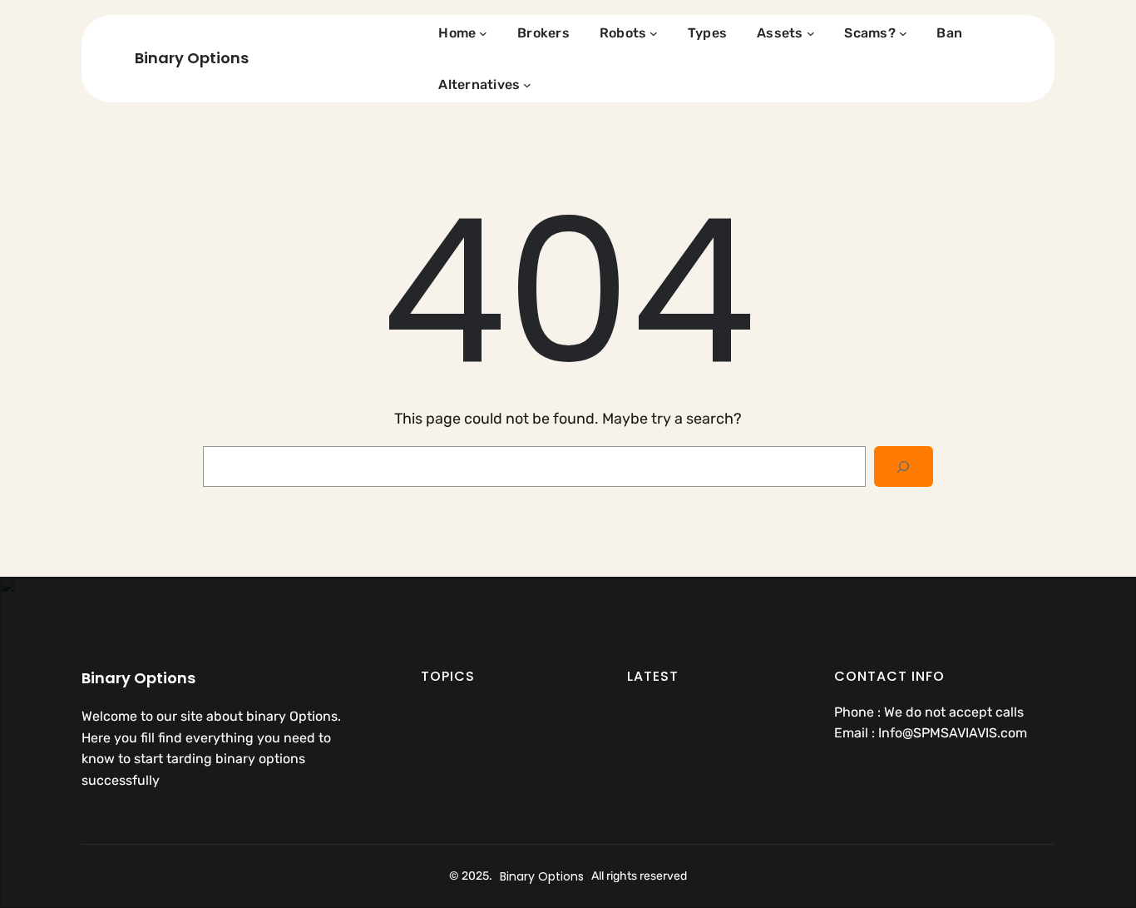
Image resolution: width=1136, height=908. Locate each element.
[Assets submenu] (811, 33)
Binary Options (192, 57)
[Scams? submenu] (903, 33)
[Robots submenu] (653, 33)
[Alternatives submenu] (527, 85)
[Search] (903, 466)
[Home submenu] (483, 33)
